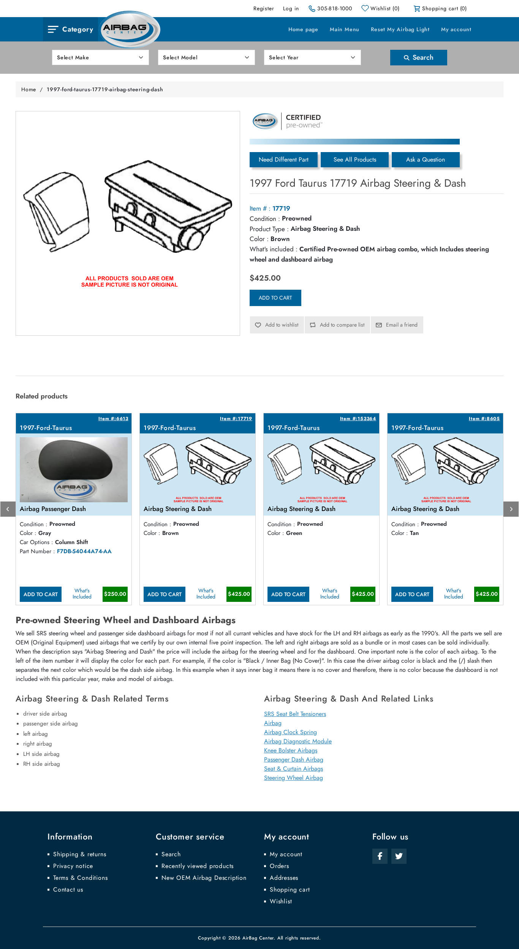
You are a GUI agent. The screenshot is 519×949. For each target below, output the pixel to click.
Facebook (380, 856)
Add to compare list (342, 324)
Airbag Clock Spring (290, 732)
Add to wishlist (281, 324)
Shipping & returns (79, 854)
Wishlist (281, 901)
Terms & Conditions (80, 878)
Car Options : (36, 542)
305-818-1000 (334, 8)
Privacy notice (73, 866)
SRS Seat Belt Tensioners (295, 713)
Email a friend (402, 324)
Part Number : (37, 551)
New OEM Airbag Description (204, 878)
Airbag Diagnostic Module (298, 741)
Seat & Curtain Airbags (293, 768)
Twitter (399, 856)
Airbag (273, 723)
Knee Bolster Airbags (290, 750)
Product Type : (269, 228)
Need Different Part (284, 159)
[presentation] (8, 509)
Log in (291, 8)
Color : (259, 238)
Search (422, 57)
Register (263, 8)
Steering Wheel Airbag (293, 777)
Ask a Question (425, 159)
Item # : (260, 208)
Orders (279, 866)
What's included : (273, 249)
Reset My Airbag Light (400, 29)
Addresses (284, 878)
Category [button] (77, 29)
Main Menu (344, 29)
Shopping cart (290, 889)
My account (456, 29)
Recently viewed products (197, 866)
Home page (303, 29)
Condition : (265, 218)
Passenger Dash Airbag (293, 759)
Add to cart (275, 298)
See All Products (355, 159)
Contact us (68, 889)
